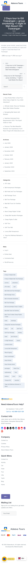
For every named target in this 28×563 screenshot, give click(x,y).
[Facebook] (2, 428)
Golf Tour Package (9, 332)
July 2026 (7, 143)
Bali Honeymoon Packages (12, 187)
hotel (6, 336)
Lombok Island (8, 344)
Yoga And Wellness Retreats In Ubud (13, 236)
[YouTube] (22, 428)
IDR (5, 496)
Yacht (2, 478)
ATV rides (7, 183)
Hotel (2, 468)
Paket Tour (16, 368)
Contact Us (4, 440)
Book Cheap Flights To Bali (13, 211)
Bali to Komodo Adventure (11, 298)
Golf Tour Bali (9, 227)
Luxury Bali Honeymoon (12, 231)
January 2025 (9, 163)
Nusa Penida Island (10, 364)
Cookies (3, 443)
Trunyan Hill (8, 380)
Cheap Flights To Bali (11, 219)
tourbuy (7, 376)
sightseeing (8, 372)
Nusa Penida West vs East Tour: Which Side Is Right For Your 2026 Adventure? (13, 100)
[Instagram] (5, 428)
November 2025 (9, 151)
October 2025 (9, 155)
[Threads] (10, 428)
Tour (16, 372)
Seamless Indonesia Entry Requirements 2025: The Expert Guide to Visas (12, 120)
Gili (12, 328)
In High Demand (9, 340)
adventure (15, 282)
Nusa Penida (8, 360)
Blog (6, 207)
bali (15, 286)
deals (6, 328)
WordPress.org (9, 262)
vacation (17, 380)
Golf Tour (7, 223)
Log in (6, 250)
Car (2, 465)
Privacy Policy (5, 446)
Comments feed (9, 258)
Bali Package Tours (10, 195)
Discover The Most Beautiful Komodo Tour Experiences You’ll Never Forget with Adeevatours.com (13, 128)
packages (7, 368)
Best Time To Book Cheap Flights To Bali (13, 315)
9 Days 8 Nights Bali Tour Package (14, 278)
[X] (8, 428)
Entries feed (8, 254)
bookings (13, 320)
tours (13, 376)
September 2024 (9, 171)
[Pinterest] (19, 428)
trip (20, 376)
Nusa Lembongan (9, 356)
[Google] (2, 431)
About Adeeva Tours (7, 450)
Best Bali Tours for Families (13, 203)
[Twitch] (24, 428)
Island (18, 340)
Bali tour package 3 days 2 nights (13, 306)
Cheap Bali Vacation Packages (14, 215)
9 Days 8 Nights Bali (10, 274)
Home (14, 31)
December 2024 (9, 167)
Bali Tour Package (10, 199)
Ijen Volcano (14, 336)
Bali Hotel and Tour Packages (13, 191)
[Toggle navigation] (6, 8)
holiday (20, 332)
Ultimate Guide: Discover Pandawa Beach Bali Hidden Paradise (14, 107)
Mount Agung (8, 352)
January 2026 (9, 147)
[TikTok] (13, 428)
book (6, 320)
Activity (3, 462)
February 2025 (9, 159)
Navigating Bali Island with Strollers (11, 113)
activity (7, 282)
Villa (2, 475)
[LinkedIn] (16, 428)
